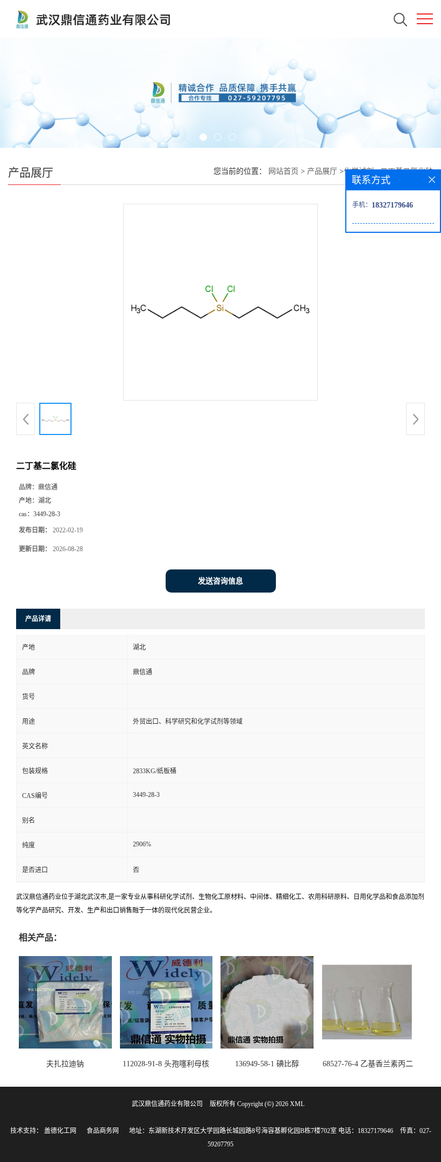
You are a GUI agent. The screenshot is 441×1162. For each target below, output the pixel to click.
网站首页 (283, 171)
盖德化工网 (60, 1131)
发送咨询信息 (220, 581)
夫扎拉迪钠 (65, 1064)
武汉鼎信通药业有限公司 (167, 1104)
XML (297, 1104)
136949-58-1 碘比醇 (267, 1064)
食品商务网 (103, 1131)
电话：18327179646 (365, 1131)
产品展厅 (322, 171)
